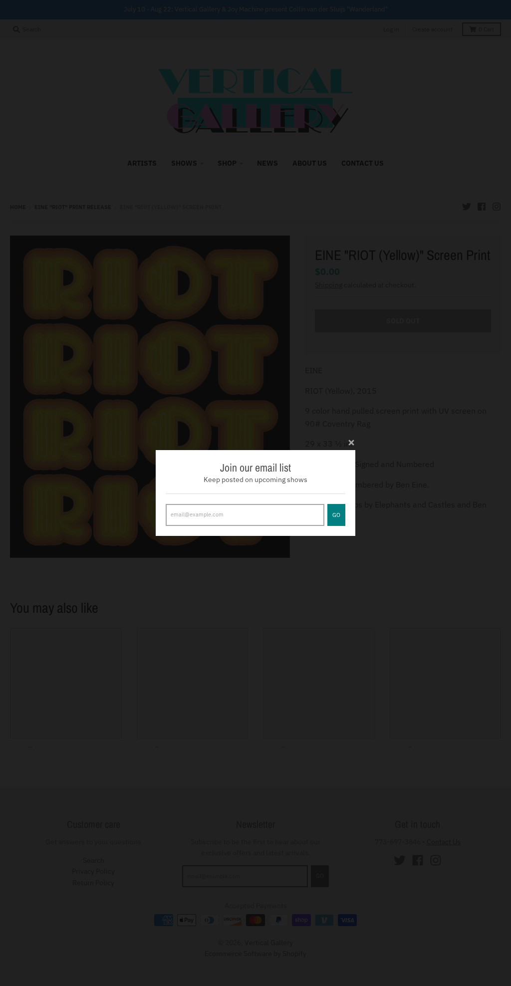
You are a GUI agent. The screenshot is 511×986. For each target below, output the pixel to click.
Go (336, 514)
